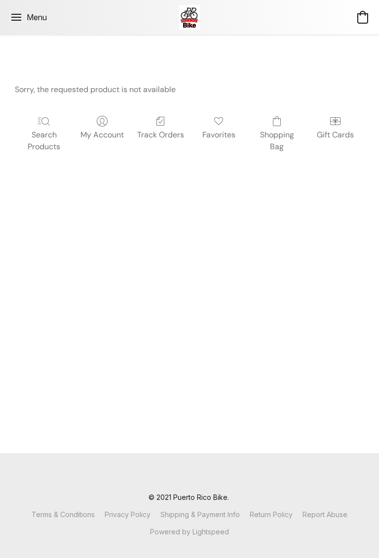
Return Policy (271, 514)
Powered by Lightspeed (189, 531)
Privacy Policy (128, 514)
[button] (189, 17)
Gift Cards (335, 135)
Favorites (218, 135)
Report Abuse (325, 514)
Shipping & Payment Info (200, 514)
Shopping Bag (277, 141)
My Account (102, 135)
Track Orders (160, 135)
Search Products (44, 141)
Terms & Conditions (63, 514)
